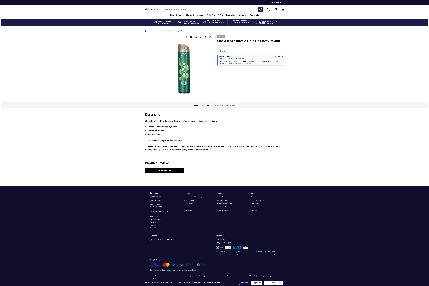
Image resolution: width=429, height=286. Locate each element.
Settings (244, 282)
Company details (223, 200)
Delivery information (191, 200)
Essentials (254, 15)
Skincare (242, 15)
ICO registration (221, 239)
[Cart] (282, 9)
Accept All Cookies (273, 282)
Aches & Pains (176, 15)
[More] (183, 15)
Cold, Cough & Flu (215, 15)
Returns (280, 56)
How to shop (188, 210)
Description (201, 105)
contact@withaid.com (157, 200)
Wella (227, 36)
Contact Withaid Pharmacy (193, 197)
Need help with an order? (159, 212)
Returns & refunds (190, 203)
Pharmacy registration (224, 203)
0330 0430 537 (155, 197)
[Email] (191, 37)
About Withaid (222, 197)
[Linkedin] (205, 37)
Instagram (159, 239)
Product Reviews (224, 105)
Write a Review (165, 170)
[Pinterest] (210, 37)
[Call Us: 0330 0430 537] (268, 9)
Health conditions (223, 207)
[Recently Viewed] (275, 9)
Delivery (275, 56)
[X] (200, 37)
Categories (254, 203)
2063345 (197, 276)
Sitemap (254, 210)
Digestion (230, 15)
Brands (253, 207)
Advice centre (222, 210)
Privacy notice (256, 197)
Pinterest (169, 239)
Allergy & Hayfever (194, 15)
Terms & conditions (258, 200)
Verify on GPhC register (224, 243)
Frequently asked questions (193, 207)
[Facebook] (186, 37)
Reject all (257, 282)
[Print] (196, 37)
